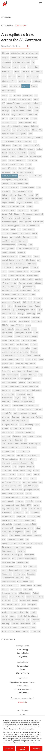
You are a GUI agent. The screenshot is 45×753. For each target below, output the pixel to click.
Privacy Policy (7, 10)
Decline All (9, 748)
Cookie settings (23, 748)
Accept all (36, 748)
